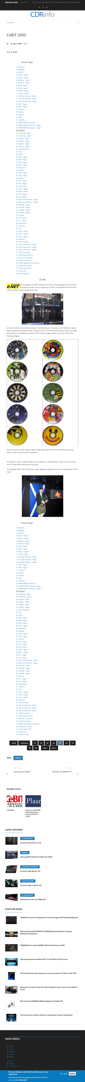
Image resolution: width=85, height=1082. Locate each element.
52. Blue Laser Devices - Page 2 (27, 202)
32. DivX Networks (22, 149)
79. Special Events (22, 274)
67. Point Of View (22, 242)
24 (54, 743)
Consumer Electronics (30, 867)
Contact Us (13, 1066)
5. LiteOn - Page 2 (22, 77)
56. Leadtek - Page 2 (23, 213)
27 (73, 743)
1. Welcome (20, 67)
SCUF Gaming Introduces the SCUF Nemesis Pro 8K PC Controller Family (42, 2)
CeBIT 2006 (10, 810)
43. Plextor (20, 178)
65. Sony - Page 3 (22, 236)
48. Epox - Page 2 (22, 191)
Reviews (12, 1052)
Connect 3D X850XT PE (62, 771)
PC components (27, 838)
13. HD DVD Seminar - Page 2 (26, 99)
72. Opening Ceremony (24, 255)
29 (36, 748)
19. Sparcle (20, 115)
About (11, 1057)
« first (13, 743)
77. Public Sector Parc (24, 268)
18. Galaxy (20, 112)
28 (30, 748)
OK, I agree (63, 1074)
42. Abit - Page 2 (22, 175)
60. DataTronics (21, 223)
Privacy (11, 1064)
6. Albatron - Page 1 (23, 80)
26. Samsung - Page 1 (23, 133)
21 (35, 743)
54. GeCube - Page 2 (23, 207)
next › (45, 748)
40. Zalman (20, 170)
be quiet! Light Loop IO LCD (30, 885)
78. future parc (21, 271)
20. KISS (19, 117)
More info (23, 1080)
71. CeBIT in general (23, 252)
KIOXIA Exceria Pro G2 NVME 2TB (33, 899)
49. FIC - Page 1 (21, 194)
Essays (11, 1054)
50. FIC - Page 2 (21, 197)
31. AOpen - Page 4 (23, 146)
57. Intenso (20, 215)
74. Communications (23, 260)
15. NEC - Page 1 (22, 104)
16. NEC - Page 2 (22, 107)
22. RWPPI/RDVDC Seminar (25, 122)
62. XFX (18, 228)
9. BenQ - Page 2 (22, 88)
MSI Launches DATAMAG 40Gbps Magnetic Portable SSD (41, 1001)
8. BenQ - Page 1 (22, 85)
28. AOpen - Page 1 (23, 138)
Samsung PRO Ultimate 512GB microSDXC (36, 857)
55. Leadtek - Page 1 (23, 210)
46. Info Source (21, 186)
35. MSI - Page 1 (22, 157)
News (11, 1049)
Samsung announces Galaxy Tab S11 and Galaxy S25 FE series (43, 959)
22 (41, 743)
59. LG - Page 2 (21, 221)
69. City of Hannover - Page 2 (26, 247)
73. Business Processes (24, 258)
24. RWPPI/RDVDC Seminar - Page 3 (29, 128)
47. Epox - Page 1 (22, 189)
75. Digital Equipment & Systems (27, 263)
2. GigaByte (20, 69)
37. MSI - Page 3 (22, 162)
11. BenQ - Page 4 (22, 93)
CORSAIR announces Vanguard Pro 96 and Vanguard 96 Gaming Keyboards (49, 917)
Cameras (25, 852)
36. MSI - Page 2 (22, 160)
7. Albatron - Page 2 (23, 83)
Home (11, 1047)
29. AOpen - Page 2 (23, 141)
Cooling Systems (28, 881)
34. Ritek (19, 154)
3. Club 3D (20, 72)
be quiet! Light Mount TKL (30, 871)
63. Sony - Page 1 (22, 231)
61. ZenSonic (20, 226)
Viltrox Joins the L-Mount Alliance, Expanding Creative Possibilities (46, 1015)
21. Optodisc (20, 120)
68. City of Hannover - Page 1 (26, 244)
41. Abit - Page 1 (22, 173)
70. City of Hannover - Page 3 (26, 250)
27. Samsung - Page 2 (23, 136)
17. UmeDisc (20, 109)
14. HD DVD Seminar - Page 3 (26, 101)
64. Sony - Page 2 (22, 234)
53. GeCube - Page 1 (23, 205)
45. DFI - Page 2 (21, 183)
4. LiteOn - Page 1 (22, 75)
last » (54, 748)
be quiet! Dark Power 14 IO (30, 843)
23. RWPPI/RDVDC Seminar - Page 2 (29, 125)
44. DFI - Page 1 (21, 181)
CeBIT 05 (18, 758)
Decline (72, 1074)
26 (66, 743)
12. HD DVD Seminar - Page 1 (26, 96)
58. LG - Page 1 (21, 218)
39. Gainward (21, 168)
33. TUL (19, 152)
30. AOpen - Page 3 (23, 144)
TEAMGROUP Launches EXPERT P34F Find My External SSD (42, 945)
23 (47, 743)
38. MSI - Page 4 (22, 165)
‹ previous (24, 743)
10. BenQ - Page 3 (22, 91)
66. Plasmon (20, 239)
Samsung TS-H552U (22, 771)
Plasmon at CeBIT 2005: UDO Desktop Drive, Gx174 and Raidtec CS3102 (33, 813)
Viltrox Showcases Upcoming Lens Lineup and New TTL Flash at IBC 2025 (48, 973)
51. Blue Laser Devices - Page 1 (27, 199)
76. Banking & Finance (24, 266)
